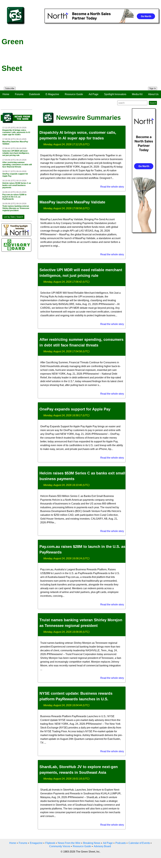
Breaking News (91, 843)
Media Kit (137, 94)
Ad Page (93, 94)
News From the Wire (69, 843)
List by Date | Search (13, 217)
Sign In (152, 88)
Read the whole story (112, 186)
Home (6, 94)
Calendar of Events (139, 843)
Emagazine (36, 843)
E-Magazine (52, 94)
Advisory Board (102, 846)
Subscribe (9, 88)
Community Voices (59, 846)
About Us (153, 94)
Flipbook (50, 843)
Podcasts (120, 843)
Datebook (34, 94)
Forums (19, 94)
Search (153, 103)
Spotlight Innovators (115, 94)
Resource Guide (74, 94)
